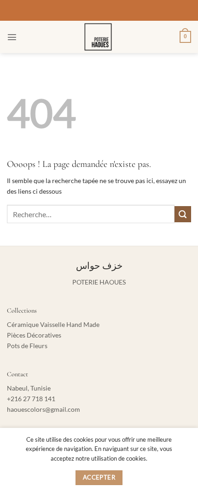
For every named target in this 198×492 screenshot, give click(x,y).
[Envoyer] (183, 214)
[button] (12, 36)
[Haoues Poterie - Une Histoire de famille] (98, 37)
